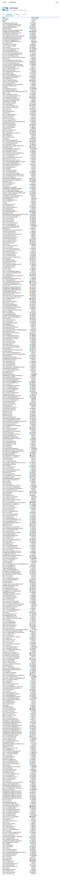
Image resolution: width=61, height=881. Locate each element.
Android (9, 14)
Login (57, 2)
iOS (3, 14)
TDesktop (17, 14)
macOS (25, 14)
